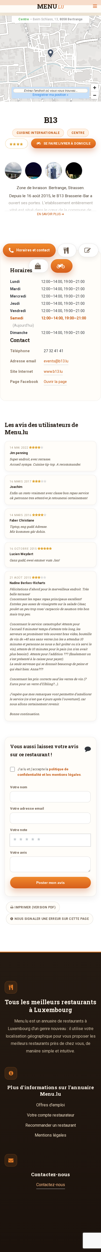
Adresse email (23, 361)
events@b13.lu (56, 361)
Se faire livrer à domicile (66, 143)
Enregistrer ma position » (50, 95)
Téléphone (20, 351)
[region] (50, 59)
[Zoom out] (94, 95)
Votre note (18, 830)
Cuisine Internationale (38, 133)
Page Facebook (24, 382)
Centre (77, 133)
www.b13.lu (53, 371)
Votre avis (18, 852)
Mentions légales (50, 1135)
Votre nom (18, 787)
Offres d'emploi (50, 1104)
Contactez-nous (50, 1184)
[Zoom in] (94, 87)
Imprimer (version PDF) (34, 907)
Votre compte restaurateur (50, 1115)
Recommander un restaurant (50, 1125)
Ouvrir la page (55, 382)
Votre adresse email (27, 808)
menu (50, 6)
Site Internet (21, 371)
